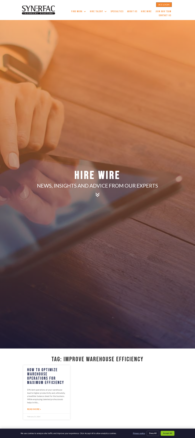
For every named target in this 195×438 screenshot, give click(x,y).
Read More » (34, 409)
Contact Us (166, 15)
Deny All (153, 433)
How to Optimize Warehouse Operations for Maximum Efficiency (45, 376)
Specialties (118, 12)
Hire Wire (147, 12)
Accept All (167, 433)
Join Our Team (164, 12)
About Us (133, 12)
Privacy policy (139, 433)
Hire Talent (99, 12)
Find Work (79, 12)
